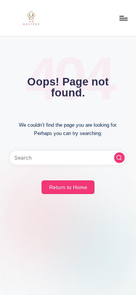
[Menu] (123, 18)
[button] (119, 157)
